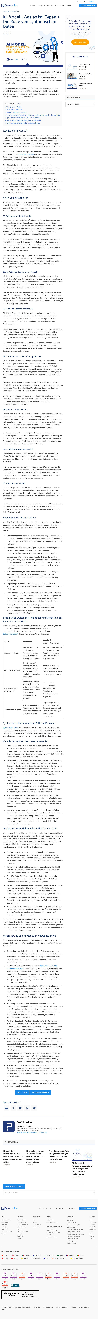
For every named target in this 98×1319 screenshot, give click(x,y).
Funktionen (61, 5)
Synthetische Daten (11, 728)
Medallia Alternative (51, 1237)
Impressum (37, 1307)
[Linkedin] (6, 1108)
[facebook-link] (39, 1208)
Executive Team (93, 1222)
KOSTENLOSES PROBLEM (40, 1092)
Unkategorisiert (14, 11)
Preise (69, 5)
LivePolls (19, 1234)
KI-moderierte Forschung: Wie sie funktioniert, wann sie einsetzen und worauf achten (13, 1156)
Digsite (19, 1238)
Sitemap (73, 1307)
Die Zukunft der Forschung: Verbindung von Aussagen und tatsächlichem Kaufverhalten (82, 1168)
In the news (92, 1224)
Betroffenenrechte (48, 1307)
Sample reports (5, 1222)
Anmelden (91, 1)
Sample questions (5, 1220)
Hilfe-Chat (72, 1208)
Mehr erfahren (80, 42)
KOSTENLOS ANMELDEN (88, 5)
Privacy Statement (84, 1307)
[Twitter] (20, 1108)
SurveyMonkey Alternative (53, 1232)
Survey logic (4, 1224)
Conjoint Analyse (71, 1222)
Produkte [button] (31, 5)
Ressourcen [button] (50, 5)
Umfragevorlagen (37, 1224)
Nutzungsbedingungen (62, 1307)
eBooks (35, 1222)
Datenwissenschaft (10, 634)
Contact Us (91, 1238)
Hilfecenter (61, 1208)
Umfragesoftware (21, 1220)
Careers (91, 1231)
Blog (34, 1220)
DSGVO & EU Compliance (73, 1236)
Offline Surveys (71, 1227)
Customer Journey (71, 1241)
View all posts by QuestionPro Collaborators (32, 1132)
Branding (3, 1227)
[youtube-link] (50, 1208)
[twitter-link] (43, 1208)
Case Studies (36, 1227)
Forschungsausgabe (22, 1231)
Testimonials (92, 1227)
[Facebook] (13, 1108)
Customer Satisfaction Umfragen (75, 1229)
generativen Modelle (26, 154)
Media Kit (91, 1236)
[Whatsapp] (27, 1108)
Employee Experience (72, 1238)
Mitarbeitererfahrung (22, 1224)
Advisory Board (93, 1229)
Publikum (19, 1229)
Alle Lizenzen (50, 1220)
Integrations (4, 1229)
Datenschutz (4, 1309)
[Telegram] (34, 1108)
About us (91, 1220)
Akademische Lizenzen (52, 1222)
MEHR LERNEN (22, 1092)
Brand (90, 1234)
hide (19, 104)
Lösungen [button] (40, 5)
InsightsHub (20, 1236)
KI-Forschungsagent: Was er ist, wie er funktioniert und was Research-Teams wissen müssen (35, 1156)
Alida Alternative (51, 1234)
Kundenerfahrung (21, 1222)
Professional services (6, 1231)
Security (3, 1234)
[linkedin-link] (46, 1208)
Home (5, 11)
